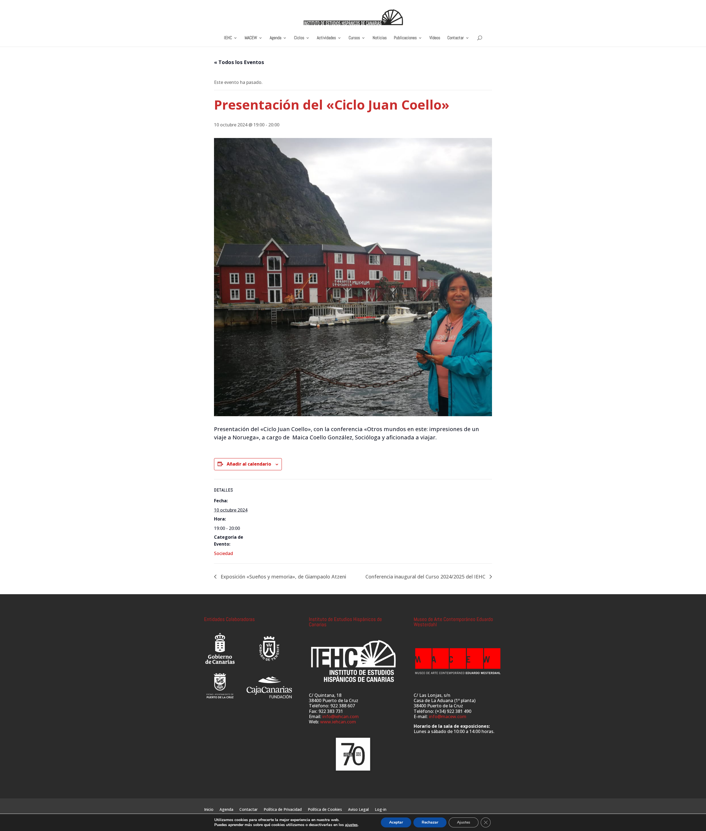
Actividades (326, 38)
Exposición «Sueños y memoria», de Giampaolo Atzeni (282, 576)
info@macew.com (447, 716)
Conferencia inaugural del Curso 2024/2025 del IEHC (426, 576)
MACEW (251, 38)
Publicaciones (405, 38)
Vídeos (434, 38)
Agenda (275, 38)
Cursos (354, 38)
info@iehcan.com (340, 716)
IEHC (228, 38)
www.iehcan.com (338, 722)
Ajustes (463, 822)
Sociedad (223, 553)
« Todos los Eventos (239, 62)
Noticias (380, 38)
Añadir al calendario (249, 464)
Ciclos (299, 38)
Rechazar (430, 822)
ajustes (351, 824)
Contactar (455, 38)
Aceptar (396, 822)
